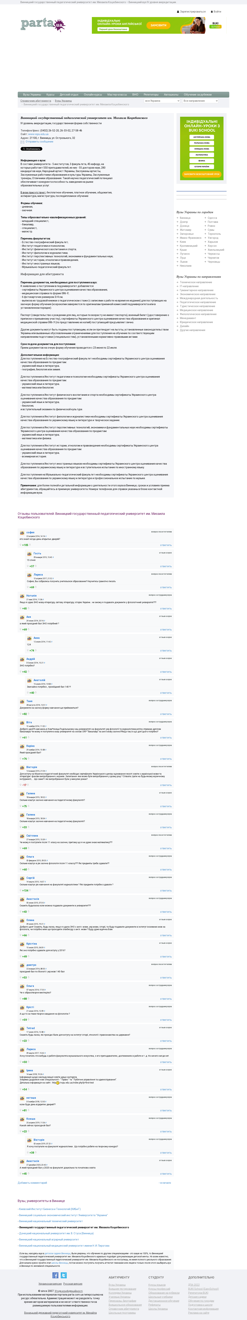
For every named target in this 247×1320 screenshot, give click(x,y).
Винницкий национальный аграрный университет (49, 1239)
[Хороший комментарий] (20, 545)
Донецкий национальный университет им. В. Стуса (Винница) (56, 1233)
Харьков (213, 241)
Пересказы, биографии (122, 1300)
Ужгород (213, 237)
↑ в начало (165, 1182)
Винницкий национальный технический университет (51, 1221)
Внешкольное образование (125, 1304)
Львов (184, 261)
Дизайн (184, 326)
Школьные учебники (160, 1296)
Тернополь (214, 233)
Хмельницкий (216, 249)
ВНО (135, 94)
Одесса (212, 217)
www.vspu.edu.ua (38, 134)
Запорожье (187, 233)
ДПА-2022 (194, 1284)
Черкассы (214, 253)
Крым (183, 249)
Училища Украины (119, 1296)
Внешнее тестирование (122, 1288)
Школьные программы (122, 1312)
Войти (217, 11)
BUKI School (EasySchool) (203, 1288)
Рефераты (154, 1304)
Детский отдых (69, 94)
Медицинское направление (196, 310)
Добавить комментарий (32, 1182)
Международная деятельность (199, 298)
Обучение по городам (201, 1300)
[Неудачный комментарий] (30, 545)
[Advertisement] (123, 61)
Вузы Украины (32, 94)
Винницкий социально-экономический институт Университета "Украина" (63, 1215)
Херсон (212, 245)
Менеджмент (188, 318)
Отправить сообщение (39, 141)
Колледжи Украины (120, 1292)
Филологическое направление (198, 314)
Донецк (184, 225)
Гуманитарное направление (197, 290)
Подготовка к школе (200, 1304)
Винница (185, 217)
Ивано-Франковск (190, 237)
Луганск (185, 253)
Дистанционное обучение (163, 1300)
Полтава (213, 221)
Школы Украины (158, 1308)
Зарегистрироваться (193, 11)
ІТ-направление (189, 286)
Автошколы (171, 94)
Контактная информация (203, 1308)
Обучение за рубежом (198, 94)
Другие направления (192, 330)
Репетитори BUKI (198, 1292)
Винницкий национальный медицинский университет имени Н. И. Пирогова (64, 1245)
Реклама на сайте (198, 1312)
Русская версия (72, 1283)
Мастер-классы (117, 94)
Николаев (185, 265)
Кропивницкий (188, 245)
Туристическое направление (197, 306)
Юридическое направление (196, 322)
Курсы (50, 94)
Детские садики (197, 1296)
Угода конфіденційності (69, 1291)
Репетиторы (151, 94)
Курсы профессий (159, 1288)
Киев (183, 241)
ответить (166, 545)
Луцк (183, 257)
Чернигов (213, 257)
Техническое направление (196, 282)
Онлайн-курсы (93, 94)
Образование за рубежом (164, 1292)
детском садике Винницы (58, 1253)
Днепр (184, 221)
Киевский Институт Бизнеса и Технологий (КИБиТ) (50, 1209)
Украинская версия (50, 1283)
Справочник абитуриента (35, 100)
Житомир (185, 229)
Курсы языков (157, 1284)
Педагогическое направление (198, 302)
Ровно (211, 225)
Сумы (211, 229)
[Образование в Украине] (43, 24)
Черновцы (214, 261)
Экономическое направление (198, 294)
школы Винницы (60, 1263)
